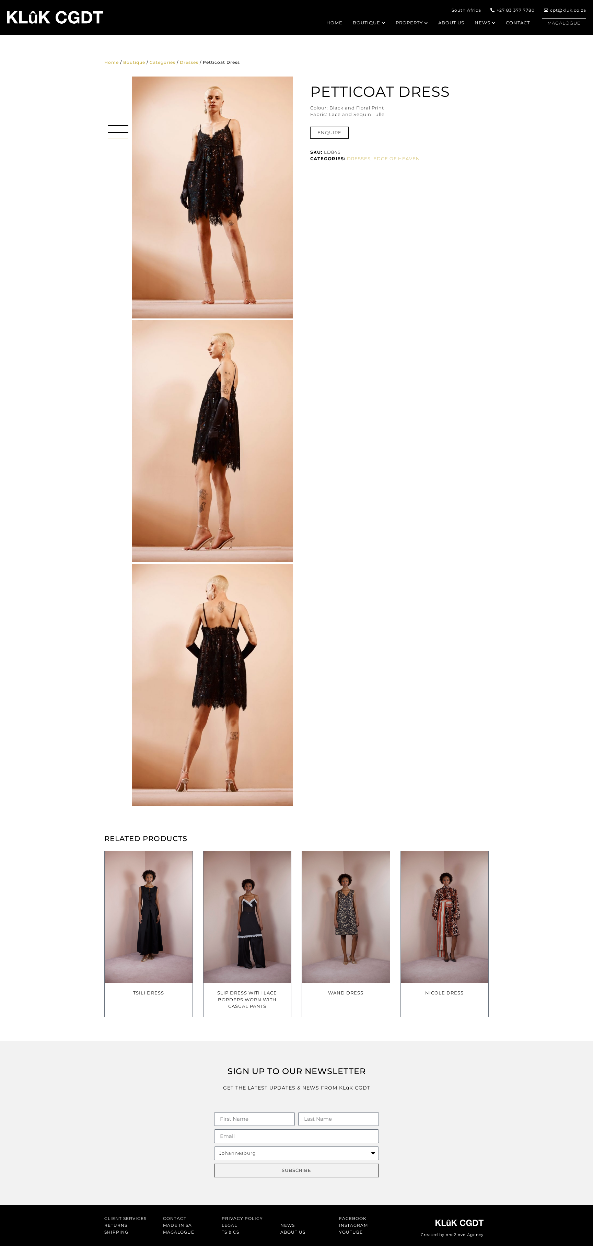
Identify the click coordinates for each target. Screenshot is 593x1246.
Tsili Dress (148, 992)
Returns (115, 1225)
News (287, 1225)
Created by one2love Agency (452, 1234)
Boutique (134, 62)
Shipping (116, 1232)
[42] (212, 441)
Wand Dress (345, 992)
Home (111, 62)
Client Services (125, 1218)
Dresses (189, 62)
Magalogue (178, 1232)
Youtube (351, 1232)
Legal (229, 1225)
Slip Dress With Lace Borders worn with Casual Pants (247, 999)
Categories (162, 62)
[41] (212, 685)
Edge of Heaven (396, 158)
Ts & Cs (230, 1232)
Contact (174, 1218)
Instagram (353, 1225)
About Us (292, 1232)
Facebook (353, 1218)
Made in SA (177, 1225)
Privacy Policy (242, 1218)
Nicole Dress (444, 992)
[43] (212, 197)
